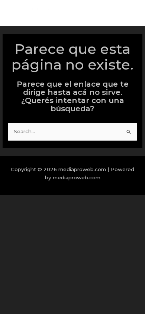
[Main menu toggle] (130, 13)
